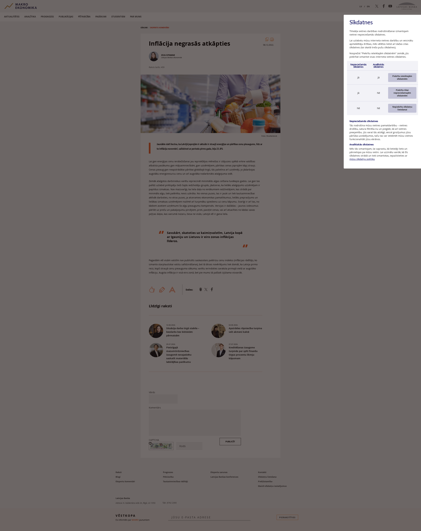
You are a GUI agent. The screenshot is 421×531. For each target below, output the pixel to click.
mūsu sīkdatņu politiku (362, 159)
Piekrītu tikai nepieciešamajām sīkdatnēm (402, 93)
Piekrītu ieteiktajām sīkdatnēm (402, 77)
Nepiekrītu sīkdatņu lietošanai (402, 108)
